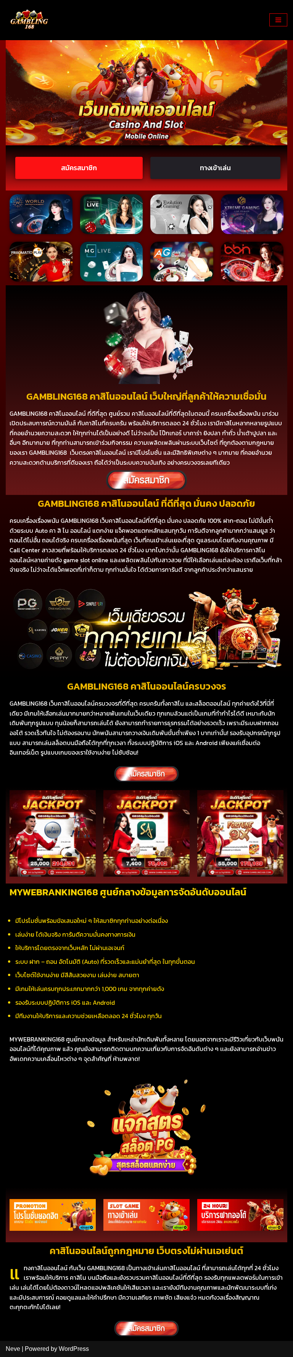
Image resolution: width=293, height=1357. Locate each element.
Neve (13, 1349)
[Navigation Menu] (278, 19)
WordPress (74, 1349)
